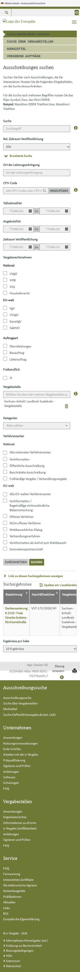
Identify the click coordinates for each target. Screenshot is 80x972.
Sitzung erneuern (58, 668)
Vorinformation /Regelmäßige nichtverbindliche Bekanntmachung (29, 505)
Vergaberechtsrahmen (17, 257)
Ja (11, 377)
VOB (13, 280)
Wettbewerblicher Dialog (26, 529)
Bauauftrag (17, 352)
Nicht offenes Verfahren (25, 523)
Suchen (36, 562)
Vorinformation (19, 459)
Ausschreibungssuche (17, 697)
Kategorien (10, 418)
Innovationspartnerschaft (26, 549)
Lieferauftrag (18, 359)
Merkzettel (16, 48)
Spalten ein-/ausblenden (60, 585)
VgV (12, 308)
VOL (12, 286)
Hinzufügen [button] (59, 190)
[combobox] (25, 190)
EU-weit (8, 485)
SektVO (15, 328)
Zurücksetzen (16, 562)
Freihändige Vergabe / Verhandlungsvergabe (38, 478)
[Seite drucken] (74, 671)
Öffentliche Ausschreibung (27, 465)
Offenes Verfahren (21, 516)
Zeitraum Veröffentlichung (20, 239)
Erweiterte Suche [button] (21, 155)
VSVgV (14, 315)
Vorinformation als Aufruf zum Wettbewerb (38, 542)
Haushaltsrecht (20, 293)
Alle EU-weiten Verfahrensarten (30, 494)
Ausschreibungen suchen (34, 34)
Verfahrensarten (13, 436)
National (9, 444)
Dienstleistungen (20, 346)
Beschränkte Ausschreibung (28, 472)
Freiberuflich (11, 369)
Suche (7, 121)
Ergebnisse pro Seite (16, 641)
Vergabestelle (12, 386)
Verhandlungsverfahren (25, 536)
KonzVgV (15, 321)
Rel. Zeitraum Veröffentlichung (23, 139)
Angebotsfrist (12, 221)
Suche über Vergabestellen (30, 41)
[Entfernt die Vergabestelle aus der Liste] (66, 405)
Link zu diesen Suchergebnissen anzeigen (35, 576)
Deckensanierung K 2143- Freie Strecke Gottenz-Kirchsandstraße (16, 615)
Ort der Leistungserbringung (21, 164)
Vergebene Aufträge (24, 56)
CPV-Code (10, 183)
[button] (6, 12)
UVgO (13, 273)
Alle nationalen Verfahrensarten (30, 452)
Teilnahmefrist (12, 203)
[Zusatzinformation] (75, 128)
